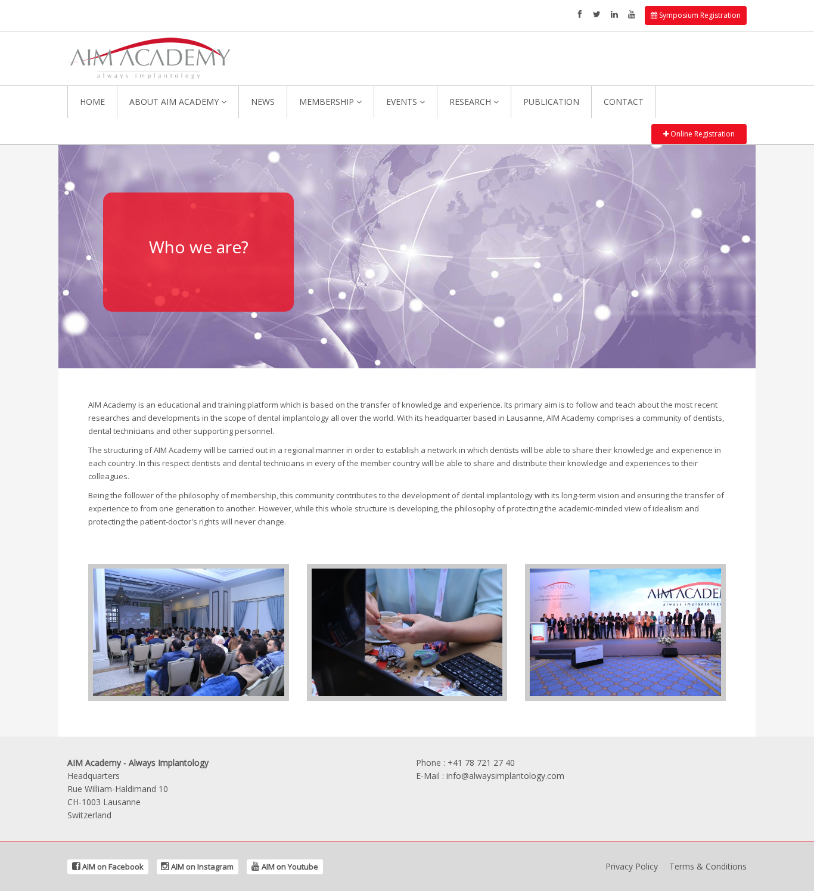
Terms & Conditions (708, 866)
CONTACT (624, 101)
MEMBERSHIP (327, 101)
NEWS (263, 101)
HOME (92, 101)
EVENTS (403, 101)
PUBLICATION (551, 101)
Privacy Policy (631, 866)
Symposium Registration (699, 15)
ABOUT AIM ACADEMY (175, 101)
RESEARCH (471, 101)
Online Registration (702, 134)
